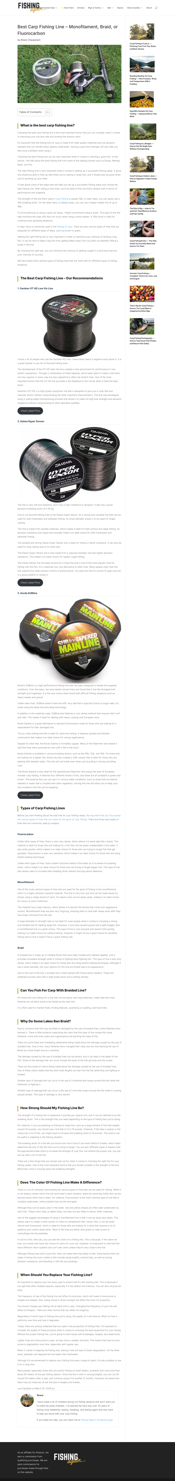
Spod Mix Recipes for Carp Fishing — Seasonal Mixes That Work (143, 113)
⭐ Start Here (67, 8)
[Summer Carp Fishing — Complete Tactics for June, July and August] (142, 261)
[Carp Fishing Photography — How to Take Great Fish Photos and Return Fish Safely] (142, 326)
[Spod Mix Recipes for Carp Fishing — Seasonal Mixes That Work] (142, 99)
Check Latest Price (30, 410)
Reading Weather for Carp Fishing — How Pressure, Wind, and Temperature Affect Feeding (143, 80)
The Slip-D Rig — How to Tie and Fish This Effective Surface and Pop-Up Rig (143, 211)
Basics (120, 8)
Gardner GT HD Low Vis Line (36, 288)
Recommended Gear (45, 8)
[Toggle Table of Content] (46, 112)
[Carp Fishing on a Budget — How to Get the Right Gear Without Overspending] (143, 131)
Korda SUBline (28, 593)
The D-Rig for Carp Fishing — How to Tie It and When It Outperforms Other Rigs (142, 308)
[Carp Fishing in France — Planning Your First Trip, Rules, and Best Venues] (142, 31)
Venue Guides (133, 8)
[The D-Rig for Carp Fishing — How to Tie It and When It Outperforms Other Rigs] (142, 294)
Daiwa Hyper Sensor (32, 421)
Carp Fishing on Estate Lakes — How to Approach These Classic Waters (143, 178)
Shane (24, 40)
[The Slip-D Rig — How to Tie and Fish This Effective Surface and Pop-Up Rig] (142, 196)
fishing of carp (64, 226)
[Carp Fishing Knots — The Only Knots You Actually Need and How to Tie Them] (142, 229)
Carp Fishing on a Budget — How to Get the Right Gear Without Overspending (142, 146)
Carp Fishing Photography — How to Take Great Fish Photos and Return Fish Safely (143, 341)
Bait (109, 8)
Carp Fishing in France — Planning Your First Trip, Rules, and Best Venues (143, 46)
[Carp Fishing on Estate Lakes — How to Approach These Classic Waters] (142, 164)
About (149, 8)
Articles (80, 8)
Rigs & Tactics (94, 8)
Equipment (34, 40)
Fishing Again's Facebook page (97, 1419)
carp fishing (62, 198)
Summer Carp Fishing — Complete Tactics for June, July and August (143, 276)
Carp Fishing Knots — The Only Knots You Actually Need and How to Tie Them (143, 243)
